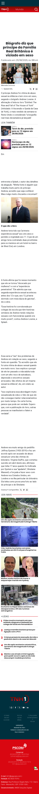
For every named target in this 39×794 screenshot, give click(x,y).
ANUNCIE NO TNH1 (19, 727)
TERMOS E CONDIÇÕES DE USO (19, 730)
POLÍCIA (19, 715)
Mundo (20, 9)
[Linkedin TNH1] (27, 707)
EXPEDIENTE (19, 725)
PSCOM (32, 721)
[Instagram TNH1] (12, 707)
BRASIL (19, 720)
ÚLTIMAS (6, 715)
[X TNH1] (20, 707)
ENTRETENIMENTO (32, 718)
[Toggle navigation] (3, 3)
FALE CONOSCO (19, 732)
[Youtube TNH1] (24, 707)
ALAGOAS (6, 720)
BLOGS (20, 717)
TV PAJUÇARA (32, 715)
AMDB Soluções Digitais (23, 788)
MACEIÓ (6, 717)
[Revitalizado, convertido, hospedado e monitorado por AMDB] (36, 768)
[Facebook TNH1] (16, 707)
